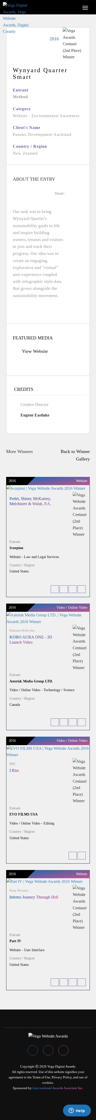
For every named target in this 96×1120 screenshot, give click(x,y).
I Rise (14, 770)
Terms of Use (41, 1077)
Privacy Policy (62, 1077)
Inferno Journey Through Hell (33, 897)
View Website (34, 351)
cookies (47, 1083)
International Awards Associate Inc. (58, 1088)
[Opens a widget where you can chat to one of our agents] (77, 1111)
